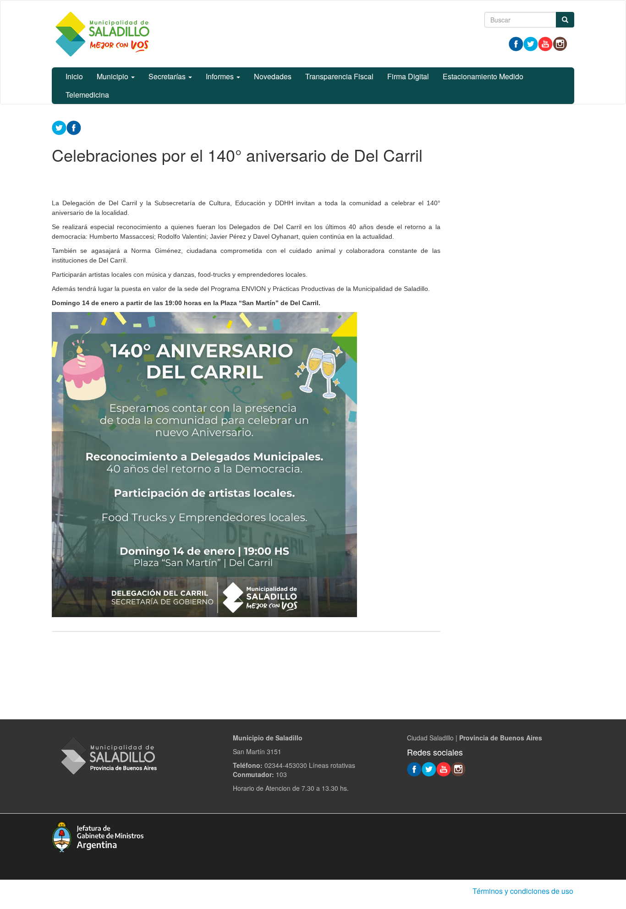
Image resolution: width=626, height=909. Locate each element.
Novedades (272, 76)
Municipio (113, 76)
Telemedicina (87, 94)
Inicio (74, 76)
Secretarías (167, 76)
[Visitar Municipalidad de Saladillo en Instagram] (560, 43)
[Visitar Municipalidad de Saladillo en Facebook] (516, 43)
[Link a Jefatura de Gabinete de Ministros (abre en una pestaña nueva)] (97, 835)
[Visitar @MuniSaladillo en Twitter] (530, 43)
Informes (221, 76)
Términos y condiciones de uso (522, 891)
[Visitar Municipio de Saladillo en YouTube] (545, 43)
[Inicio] (102, 34)
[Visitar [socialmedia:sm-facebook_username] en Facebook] (73, 126)
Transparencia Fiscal (339, 76)
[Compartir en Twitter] (59, 126)
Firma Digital (408, 76)
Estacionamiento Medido (483, 76)
